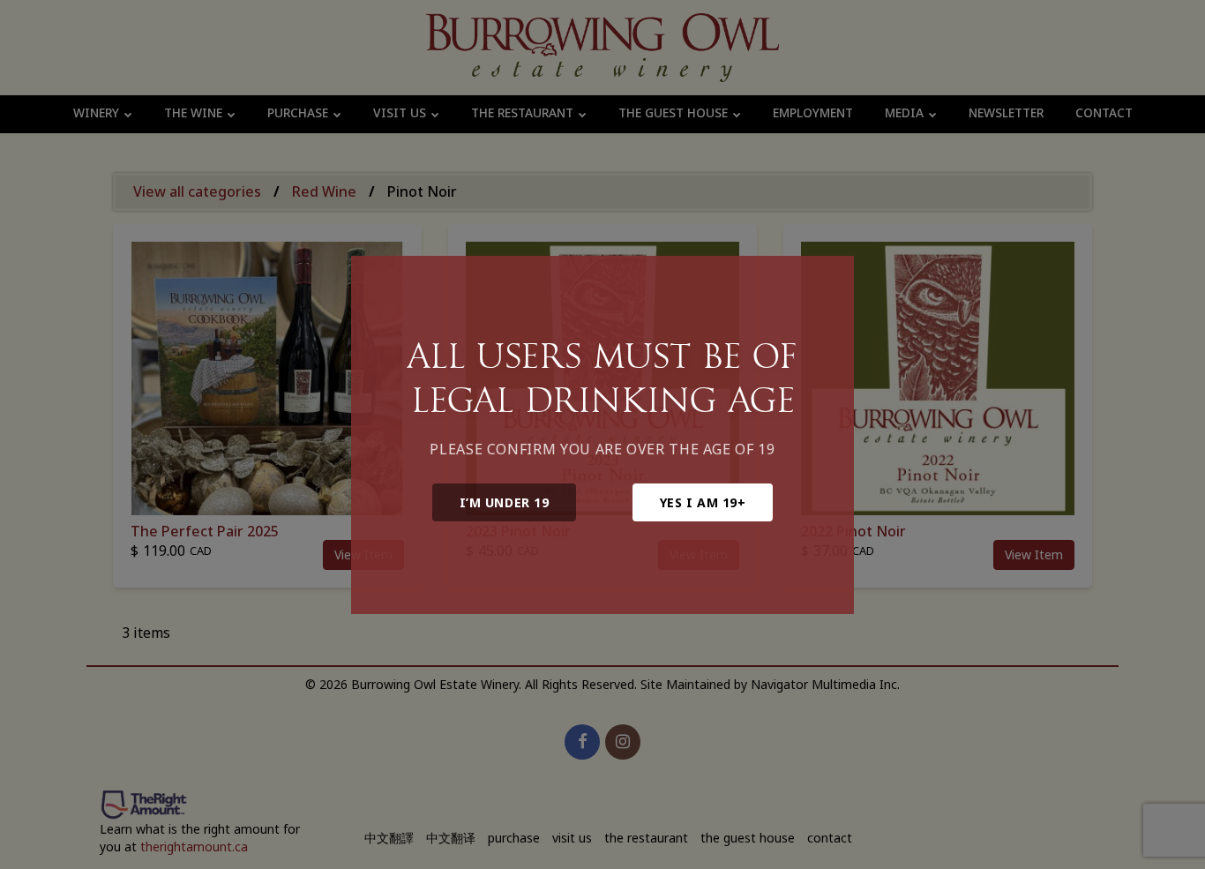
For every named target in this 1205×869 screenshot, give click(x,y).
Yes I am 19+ (703, 502)
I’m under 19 (505, 502)
